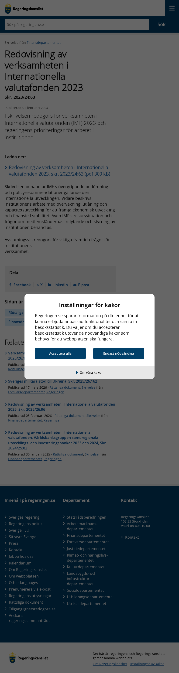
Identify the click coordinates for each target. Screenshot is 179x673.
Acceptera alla (60, 353)
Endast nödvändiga (118, 353)
